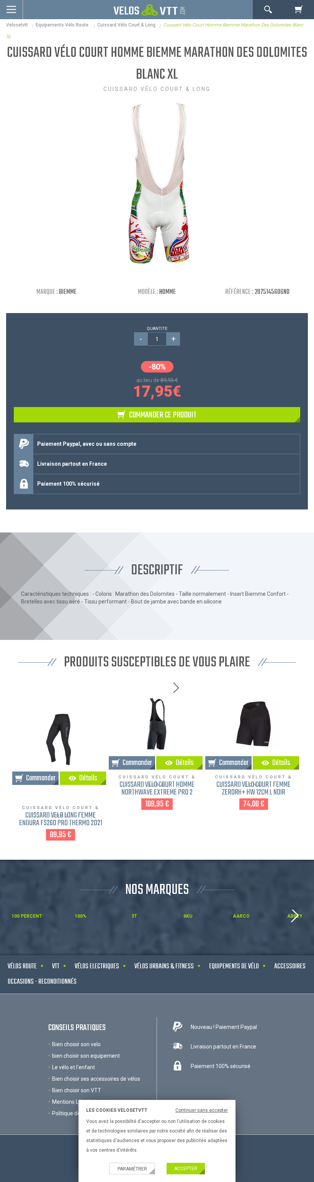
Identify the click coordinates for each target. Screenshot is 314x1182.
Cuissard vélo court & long (126, 25)
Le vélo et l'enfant (73, 1067)
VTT (55, 966)
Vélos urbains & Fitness (164, 966)
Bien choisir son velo (76, 1044)
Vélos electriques (97, 966)
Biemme (68, 292)
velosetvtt (17, 25)
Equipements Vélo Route (63, 25)
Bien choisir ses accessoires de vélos (96, 1079)
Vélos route (22, 966)
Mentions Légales (73, 1102)
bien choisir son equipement (86, 1056)
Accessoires (290, 966)
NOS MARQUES (157, 890)
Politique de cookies (76, 1113)
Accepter (185, 1168)
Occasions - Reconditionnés (42, 981)
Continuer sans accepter (201, 1110)
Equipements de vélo (234, 966)
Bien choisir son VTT (76, 1090)
